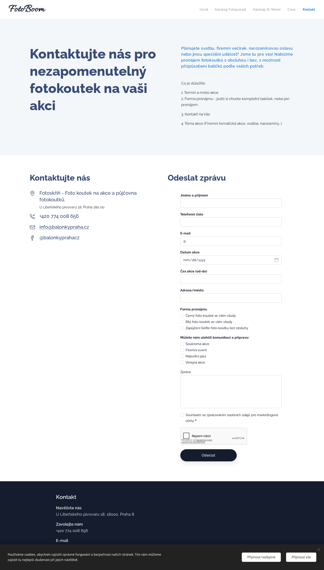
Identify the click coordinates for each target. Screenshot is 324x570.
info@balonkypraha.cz (64, 227)
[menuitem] (205, 9)
